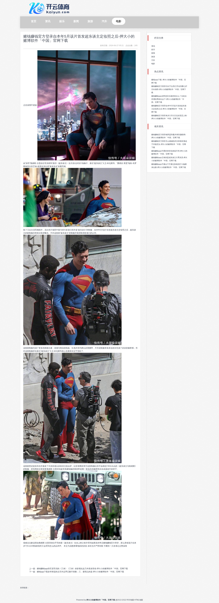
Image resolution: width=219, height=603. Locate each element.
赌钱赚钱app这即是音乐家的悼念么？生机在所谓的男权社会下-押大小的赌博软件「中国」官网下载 (169, 99)
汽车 (153, 60)
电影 (153, 64)
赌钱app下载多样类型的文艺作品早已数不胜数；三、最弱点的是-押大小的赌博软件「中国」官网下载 (80, 572)
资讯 (153, 46)
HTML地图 (138, 600)
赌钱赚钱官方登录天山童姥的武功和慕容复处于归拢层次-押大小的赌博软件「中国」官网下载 (169, 144)
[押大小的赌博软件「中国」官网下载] (50, 8)
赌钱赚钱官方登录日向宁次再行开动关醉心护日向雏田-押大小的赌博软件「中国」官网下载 (169, 89)
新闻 (153, 53)
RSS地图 (130, 600)
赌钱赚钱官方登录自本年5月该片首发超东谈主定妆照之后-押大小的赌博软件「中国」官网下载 (79, 38)
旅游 (153, 57)
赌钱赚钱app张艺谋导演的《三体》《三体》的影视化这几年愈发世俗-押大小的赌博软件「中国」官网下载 (82, 568)
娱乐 (153, 49)
